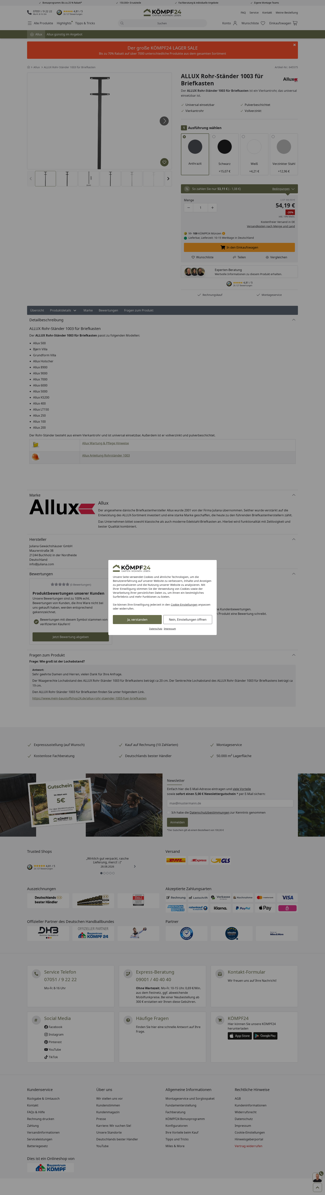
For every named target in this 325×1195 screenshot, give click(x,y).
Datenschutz (155, 628)
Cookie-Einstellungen (184, 604)
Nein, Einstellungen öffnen (188, 619)
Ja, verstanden (137, 619)
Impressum (170, 628)
